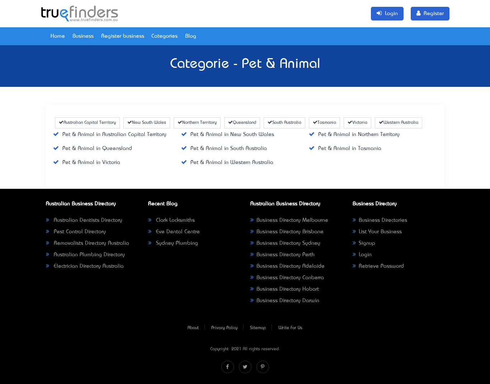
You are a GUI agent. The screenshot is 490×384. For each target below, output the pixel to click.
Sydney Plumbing (176, 243)
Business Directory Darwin (287, 300)
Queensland (244, 123)
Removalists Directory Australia (90, 243)
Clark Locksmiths (174, 220)
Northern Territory (199, 123)
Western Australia (400, 123)
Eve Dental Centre (177, 231)
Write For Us (290, 328)
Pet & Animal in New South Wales (232, 134)
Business (83, 36)
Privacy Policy (224, 328)
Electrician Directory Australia (88, 266)
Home (58, 36)
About (193, 328)
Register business (122, 36)
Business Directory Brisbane (290, 231)
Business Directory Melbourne (292, 220)
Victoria (359, 123)
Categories (164, 36)
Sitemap (258, 328)
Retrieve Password (381, 266)
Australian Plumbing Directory (88, 254)
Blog (190, 36)
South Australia (286, 123)
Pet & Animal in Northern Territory (359, 134)
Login (365, 254)
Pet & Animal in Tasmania (349, 148)
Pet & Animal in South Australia (228, 148)
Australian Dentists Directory (87, 220)
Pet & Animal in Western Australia (231, 162)
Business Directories (383, 220)
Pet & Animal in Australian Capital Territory (114, 134)
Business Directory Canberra (290, 277)
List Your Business (380, 231)
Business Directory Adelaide (290, 266)
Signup (367, 243)
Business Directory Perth (285, 254)
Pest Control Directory (79, 231)
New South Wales (149, 123)
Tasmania (326, 123)
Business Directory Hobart (287, 289)
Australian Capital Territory (89, 123)
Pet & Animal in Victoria (91, 162)
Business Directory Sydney (288, 243)
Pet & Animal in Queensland (97, 148)
